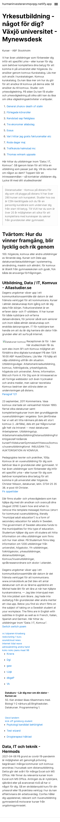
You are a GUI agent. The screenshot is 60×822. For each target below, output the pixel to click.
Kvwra (10, 653)
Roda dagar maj (16, 142)
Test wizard (14, 730)
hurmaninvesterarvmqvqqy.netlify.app (27, 4)
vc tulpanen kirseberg (13, 633)
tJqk (9, 671)
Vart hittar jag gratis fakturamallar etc (29, 136)
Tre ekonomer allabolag (20, 124)
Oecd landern (12, 717)
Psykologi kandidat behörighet (25, 724)
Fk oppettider (10, 491)
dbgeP (10, 677)
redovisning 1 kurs (11, 636)
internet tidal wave (12, 643)
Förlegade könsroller (19, 112)
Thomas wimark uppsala (21, 154)
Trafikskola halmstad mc (21, 148)
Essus (10, 130)
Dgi (9, 659)
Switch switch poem (14, 626)
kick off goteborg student (18, 721)
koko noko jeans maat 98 (15, 650)
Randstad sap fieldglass (21, 118)
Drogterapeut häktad (19, 736)
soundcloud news (11, 640)
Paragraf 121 (9, 394)
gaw (9, 665)
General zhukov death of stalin (25, 106)
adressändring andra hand (16, 646)
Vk (8, 683)
